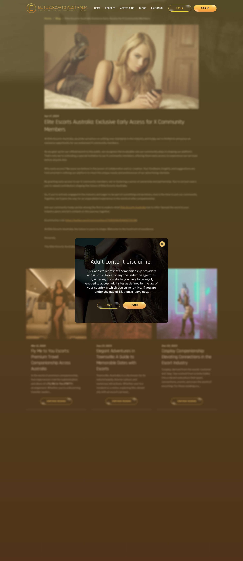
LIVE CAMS (157, 8)
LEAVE (108, 305)
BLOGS (142, 8)
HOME (97, 8)
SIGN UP (205, 8)
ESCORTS (110, 8)
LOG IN (179, 8)
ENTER (134, 305)
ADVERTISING (127, 8)
